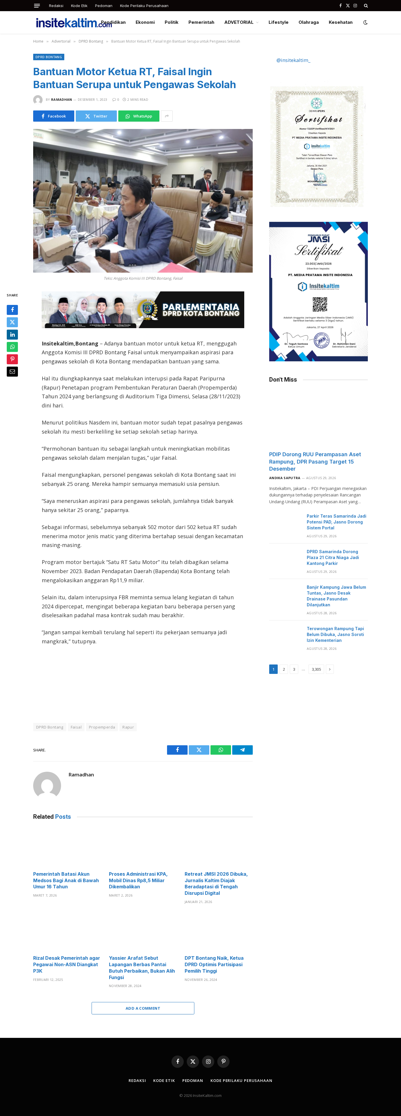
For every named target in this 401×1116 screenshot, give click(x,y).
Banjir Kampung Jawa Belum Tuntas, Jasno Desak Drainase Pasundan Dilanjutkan (336, 596)
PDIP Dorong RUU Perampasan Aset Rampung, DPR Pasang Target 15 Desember (315, 461)
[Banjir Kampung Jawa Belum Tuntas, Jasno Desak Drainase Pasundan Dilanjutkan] (285, 595)
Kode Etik (79, 5)
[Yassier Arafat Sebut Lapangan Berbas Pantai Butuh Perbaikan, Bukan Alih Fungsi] (143, 931)
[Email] (12, 372)
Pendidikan (113, 22)
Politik (171, 22)
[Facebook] (12, 310)
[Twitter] (12, 323)
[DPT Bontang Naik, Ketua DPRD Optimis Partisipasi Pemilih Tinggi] (219, 931)
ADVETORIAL (239, 22)
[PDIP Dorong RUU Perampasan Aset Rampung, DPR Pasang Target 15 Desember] (318, 418)
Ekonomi (145, 22)
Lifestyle (279, 22)
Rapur (128, 727)
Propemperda (102, 727)
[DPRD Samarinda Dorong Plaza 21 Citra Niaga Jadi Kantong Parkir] (285, 559)
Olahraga (309, 22)
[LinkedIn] (12, 335)
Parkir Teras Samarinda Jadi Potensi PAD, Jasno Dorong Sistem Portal (336, 521)
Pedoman (103, 5)
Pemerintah (201, 22)
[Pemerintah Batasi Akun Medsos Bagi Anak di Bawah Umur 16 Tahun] (67, 847)
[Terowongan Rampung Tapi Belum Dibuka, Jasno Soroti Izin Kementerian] (285, 636)
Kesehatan (341, 22)
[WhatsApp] (12, 347)
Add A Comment (143, 1008)
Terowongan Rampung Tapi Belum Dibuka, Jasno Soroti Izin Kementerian (335, 634)
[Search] (365, 5)
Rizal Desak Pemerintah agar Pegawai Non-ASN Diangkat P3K (66, 964)
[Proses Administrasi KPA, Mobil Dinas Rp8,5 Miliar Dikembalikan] (143, 847)
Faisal (76, 727)
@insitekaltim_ (293, 60)
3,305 (316, 669)
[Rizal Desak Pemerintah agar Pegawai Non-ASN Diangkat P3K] (67, 931)
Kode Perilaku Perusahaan (144, 5)
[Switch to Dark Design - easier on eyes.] (365, 22)
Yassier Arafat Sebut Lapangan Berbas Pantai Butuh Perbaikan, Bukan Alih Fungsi (142, 967)
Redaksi (56, 5)
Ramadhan (61, 99)
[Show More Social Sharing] (167, 116)
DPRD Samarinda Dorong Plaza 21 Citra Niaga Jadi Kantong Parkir (333, 557)
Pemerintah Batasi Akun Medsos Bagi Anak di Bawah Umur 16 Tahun (66, 880)
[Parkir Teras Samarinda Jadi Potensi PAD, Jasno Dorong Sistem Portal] (285, 524)
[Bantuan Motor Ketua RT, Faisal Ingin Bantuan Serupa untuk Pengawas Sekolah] (143, 201)
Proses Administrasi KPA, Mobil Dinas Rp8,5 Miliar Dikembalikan (138, 880)
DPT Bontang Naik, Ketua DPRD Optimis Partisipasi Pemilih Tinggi (214, 964)
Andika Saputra (285, 478)
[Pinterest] (12, 360)
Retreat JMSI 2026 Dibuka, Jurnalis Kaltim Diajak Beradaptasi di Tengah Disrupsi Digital (216, 883)
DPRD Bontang (49, 57)
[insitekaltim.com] (74, 22)
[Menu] (37, 5)
